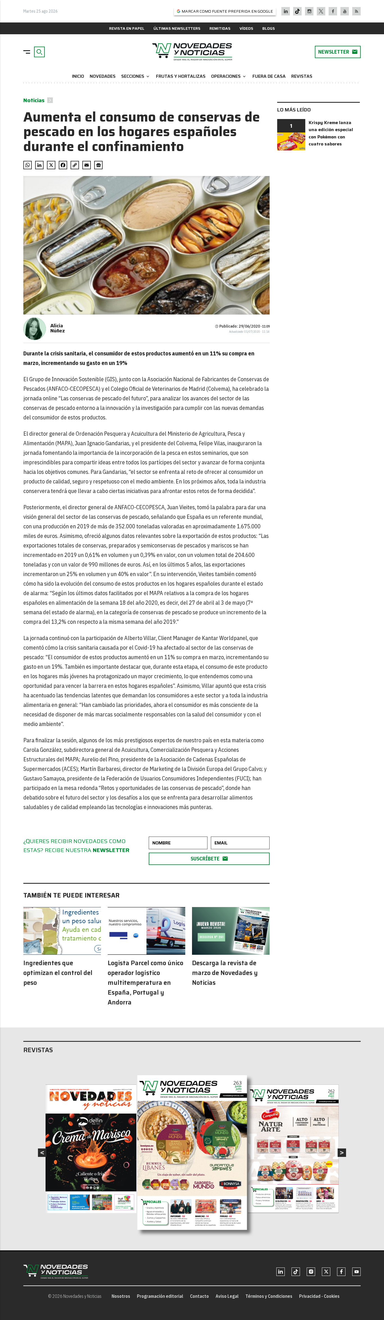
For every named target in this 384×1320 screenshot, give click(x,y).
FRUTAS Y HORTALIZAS (180, 76)
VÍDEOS (246, 28)
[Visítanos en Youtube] (344, 11)
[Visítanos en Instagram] (309, 11)
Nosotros (121, 1296)
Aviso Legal (227, 1296)
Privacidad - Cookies (319, 1296)
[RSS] (356, 11)
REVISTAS (301, 76)
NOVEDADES (103, 76)
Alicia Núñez (57, 328)
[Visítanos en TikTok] (297, 11)
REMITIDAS (220, 28)
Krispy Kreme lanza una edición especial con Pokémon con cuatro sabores (331, 133)
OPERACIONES (229, 76)
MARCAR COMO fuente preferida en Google (227, 11)
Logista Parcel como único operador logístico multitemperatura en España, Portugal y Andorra (145, 982)
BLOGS (268, 28)
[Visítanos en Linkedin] (286, 11)
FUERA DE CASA (269, 76)
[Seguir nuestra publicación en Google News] (98, 165)
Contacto (199, 1296)
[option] (192, 1152)
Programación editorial (160, 1296)
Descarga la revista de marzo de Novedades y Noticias (225, 973)
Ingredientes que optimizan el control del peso (57, 973)
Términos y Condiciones (268, 1296)
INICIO (78, 76)
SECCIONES (135, 76)
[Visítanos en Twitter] (321, 11)
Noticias (33, 100)
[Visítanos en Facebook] (333, 11)
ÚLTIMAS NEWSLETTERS (176, 28)
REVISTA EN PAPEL (126, 28)
